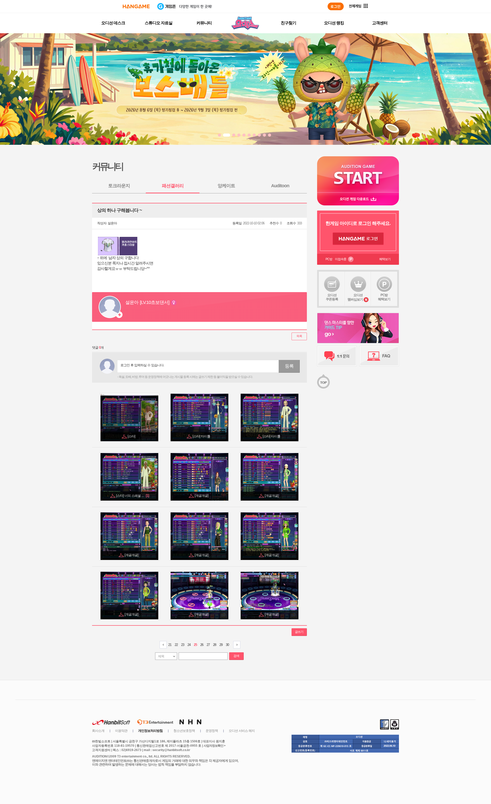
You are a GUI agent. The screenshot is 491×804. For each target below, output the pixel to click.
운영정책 (212, 731)
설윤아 (112, 223)
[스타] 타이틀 (202, 436)
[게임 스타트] (358, 174)
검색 (236, 656)
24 (189, 645)
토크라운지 (119, 185)
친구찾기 (288, 23)
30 (227, 645)
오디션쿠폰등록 (332, 297)
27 (208, 645)
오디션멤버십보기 (355, 297)
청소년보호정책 (184, 731)
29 (220, 645)
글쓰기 (299, 632)
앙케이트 (226, 185)
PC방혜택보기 (384, 297)
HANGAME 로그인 (358, 239)
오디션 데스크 (113, 23)
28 (214, 645)
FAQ (379, 356)
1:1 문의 (337, 356)
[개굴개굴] (202, 496)
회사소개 (98, 731)
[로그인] (336, 6)
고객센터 (379, 23)
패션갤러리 (173, 185)
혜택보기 (384, 259)
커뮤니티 (204, 23)
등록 (289, 366)
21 (169, 645)
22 (176, 645)
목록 (299, 336)
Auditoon (280, 185)
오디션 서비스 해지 (242, 731)
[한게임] (136, 6)
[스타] (132, 436)
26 (201, 645)
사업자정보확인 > (214, 745)
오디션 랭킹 (334, 23)
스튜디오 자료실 (158, 23)
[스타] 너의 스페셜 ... (132, 496)
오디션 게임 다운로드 (358, 198)
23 (182, 645)
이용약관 (121, 731)
